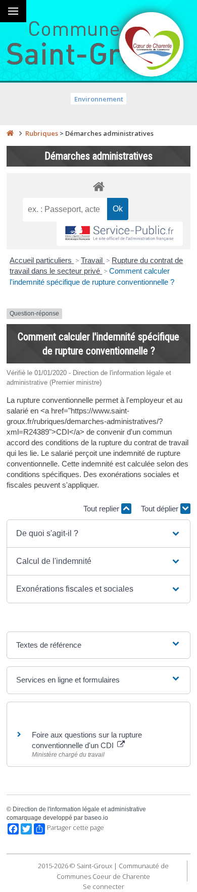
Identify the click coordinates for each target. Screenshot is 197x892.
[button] (98, 533)
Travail (93, 260)
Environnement (98, 98)
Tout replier (102, 508)
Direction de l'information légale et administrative (79, 809)
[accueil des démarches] (98, 186)
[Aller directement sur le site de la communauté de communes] (151, 45)
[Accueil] (10, 133)
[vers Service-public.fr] (120, 234)
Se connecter (103, 886)
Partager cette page (75, 827)
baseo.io (96, 817)
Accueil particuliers (42, 260)
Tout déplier (160, 508)
